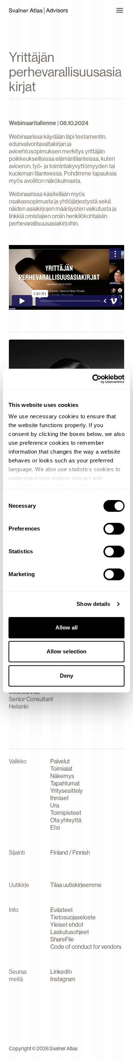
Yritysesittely (66, 790)
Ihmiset (59, 798)
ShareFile (62, 939)
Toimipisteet (65, 812)
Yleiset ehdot (66, 924)
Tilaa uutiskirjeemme (76, 884)
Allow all (66, 627)
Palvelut (60, 761)
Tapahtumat (65, 783)
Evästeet (61, 909)
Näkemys (62, 776)
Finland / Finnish (70, 852)
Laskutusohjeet (69, 932)
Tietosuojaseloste (73, 917)
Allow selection (67, 651)
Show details (93, 604)
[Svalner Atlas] (38, 10)
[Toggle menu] (119, 10)
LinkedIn (61, 971)
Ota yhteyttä (65, 820)
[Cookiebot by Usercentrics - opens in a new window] (94, 379)
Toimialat (61, 768)
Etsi (55, 827)
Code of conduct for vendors (86, 946)
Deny (66, 676)
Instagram (62, 979)
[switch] (114, 529)
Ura (54, 805)
